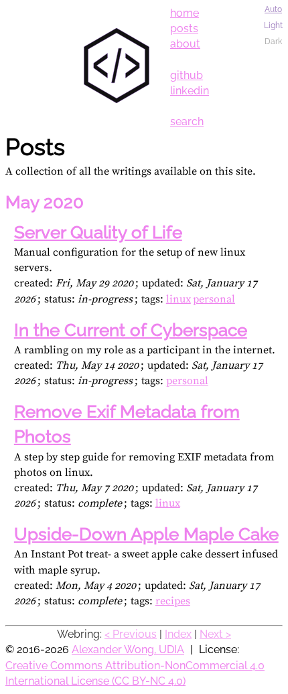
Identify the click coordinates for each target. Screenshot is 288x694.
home (184, 13)
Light (273, 25)
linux (178, 299)
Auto (273, 9)
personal (214, 299)
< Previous (130, 634)
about (185, 43)
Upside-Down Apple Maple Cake (146, 534)
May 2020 (44, 202)
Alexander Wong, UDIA (128, 649)
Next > (215, 634)
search (187, 121)
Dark (273, 41)
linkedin (189, 90)
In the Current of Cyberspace (130, 330)
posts (184, 28)
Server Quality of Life (98, 232)
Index (178, 634)
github (186, 75)
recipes (172, 601)
